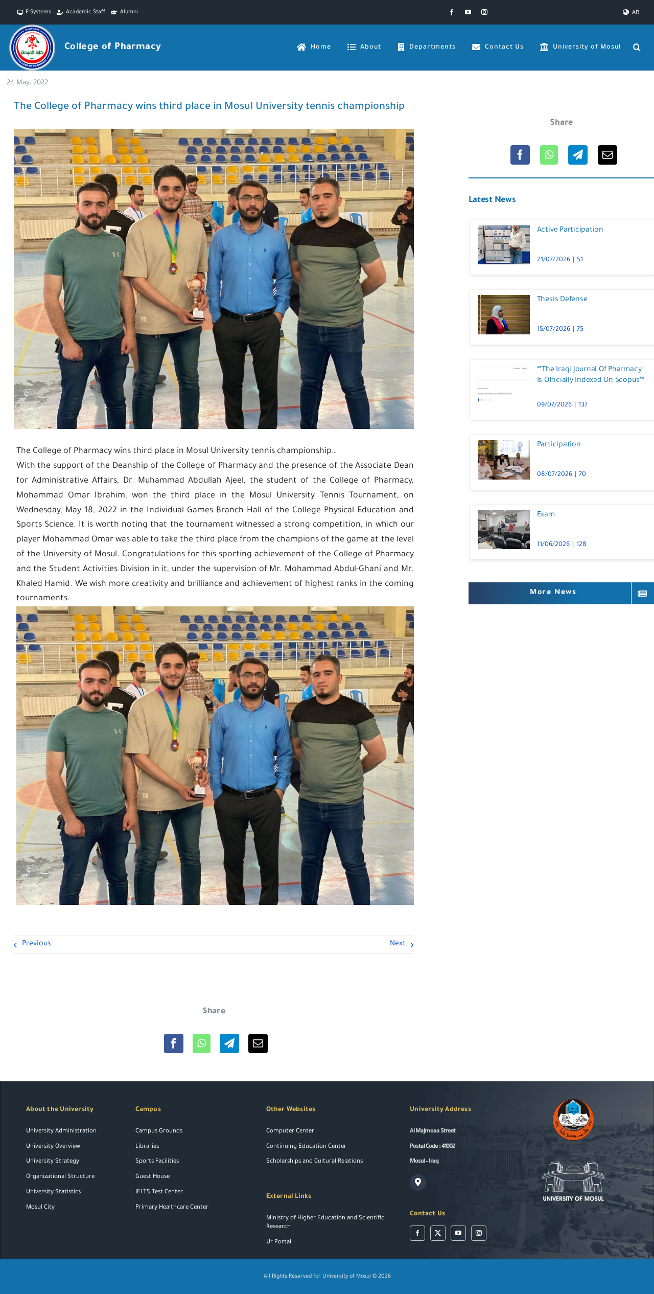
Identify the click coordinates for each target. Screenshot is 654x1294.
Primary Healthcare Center (171, 1208)
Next (398, 944)
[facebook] (452, 12)
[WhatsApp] (201, 1043)
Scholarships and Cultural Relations (314, 1162)
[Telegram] (229, 1043)
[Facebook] (173, 1043)
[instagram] (484, 12)
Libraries (147, 1147)
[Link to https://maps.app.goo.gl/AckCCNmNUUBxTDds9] (418, 1182)
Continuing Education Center (306, 1147)
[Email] (258, 1043)
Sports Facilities (157, 1162)
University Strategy (52, 1162)
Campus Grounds (158, 1131)
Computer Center (290, 1131)
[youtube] (468, 12)
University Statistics (53, 1192)
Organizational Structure (60, 1177)
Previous (36, 944)
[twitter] (438, 1233)
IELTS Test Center (159, 1192)
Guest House (152, 1177)
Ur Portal (278, 1242)
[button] (637, 47)
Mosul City (40, 1208)
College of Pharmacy (112, 47)
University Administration (61, 1131)
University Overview (53, 1147)
